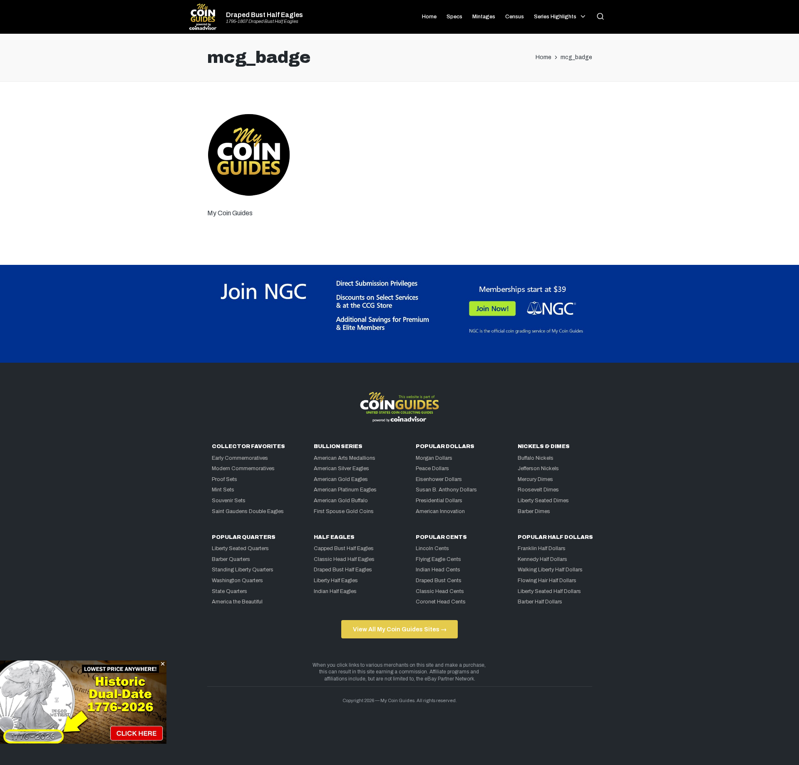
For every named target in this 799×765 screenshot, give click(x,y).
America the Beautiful (237, 602)
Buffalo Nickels (535, 458)
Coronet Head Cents (441, 602)
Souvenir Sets (229, 500)
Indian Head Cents (438, 570)
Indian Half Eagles (335, 591)
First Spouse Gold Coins (344, 511)
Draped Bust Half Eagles (264, 15)
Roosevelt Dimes (538, 490)
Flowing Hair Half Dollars (547, 580)
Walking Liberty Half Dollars (550, 570)
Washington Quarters (237, 580)
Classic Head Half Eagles (344, 559)
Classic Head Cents (440, 591)
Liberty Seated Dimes (543, 500)
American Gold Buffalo (341, 500)
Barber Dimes (534, 511)
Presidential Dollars (439, 500)
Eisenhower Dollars (439, 479)
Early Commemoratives (240, 458)
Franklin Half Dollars (542, 548)
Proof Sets (224, 479)
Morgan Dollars (434, 458)
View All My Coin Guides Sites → (400, 629)
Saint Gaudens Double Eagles (248, 511)
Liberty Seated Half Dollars (549, 591)
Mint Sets (223, 490)
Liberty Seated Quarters (240, 548)
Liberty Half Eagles (336, 580)
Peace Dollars (432, 468)
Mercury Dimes (535, 479)
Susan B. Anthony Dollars (446, 490)
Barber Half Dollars (540, 602)
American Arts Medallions (344, 458)
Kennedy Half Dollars (542, 559)
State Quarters (229, 591)
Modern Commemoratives (243, 468)
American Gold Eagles (341, 479)
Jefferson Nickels (538, 468)
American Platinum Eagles (345, 490)
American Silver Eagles (341, 468)
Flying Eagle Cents (438, 559)
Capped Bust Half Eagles (344, 548)
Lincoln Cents (432, 548)
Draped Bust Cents (439, 580)
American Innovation (440, 511)
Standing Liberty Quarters (242, 570)
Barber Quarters (231, 559)
